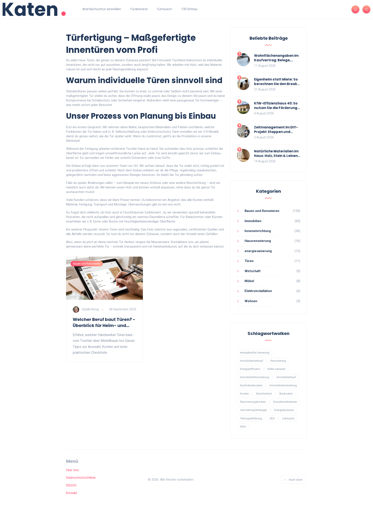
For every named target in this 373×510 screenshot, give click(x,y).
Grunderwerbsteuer (285, 401)
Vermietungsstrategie (253, 410)
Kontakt (71, 493)
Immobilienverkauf (251, 360)
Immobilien (253, 221)
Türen (249, 261)
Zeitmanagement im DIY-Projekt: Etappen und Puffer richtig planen (276, 132)
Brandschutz (264, 393)
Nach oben (295, 479)
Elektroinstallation (258, 291)
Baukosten (286, 393)
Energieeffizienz (250, 369)
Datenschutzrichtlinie (81, 478)
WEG (243, 426)
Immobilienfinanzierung (254, 377)
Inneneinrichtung (258, 231)
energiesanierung (258, 251)
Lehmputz (288, 418)
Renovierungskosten (253, 401)
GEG (272, 418)
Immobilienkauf (286, 377)
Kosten (244, 393)
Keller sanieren (276, 369)
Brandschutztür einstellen (102, 9)
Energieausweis (284, 410)
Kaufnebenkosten (251, 385)
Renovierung (278, 360)
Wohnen (251, 301)
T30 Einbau (189, 9)
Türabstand (138, 9)
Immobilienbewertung (283, 385)
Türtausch (164, 9)
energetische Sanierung (254, 352)
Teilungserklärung (251, 418)
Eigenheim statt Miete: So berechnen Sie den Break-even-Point (276, 84)
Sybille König (90, 309)
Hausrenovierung (258, 241)
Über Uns (72, 470)
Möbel (249, 281)
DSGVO (71, 485)
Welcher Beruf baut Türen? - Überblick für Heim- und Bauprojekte (104, 322)
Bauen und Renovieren (87, 263)
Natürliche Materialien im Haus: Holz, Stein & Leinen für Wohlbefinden (276, 156)
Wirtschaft (253, 271)
